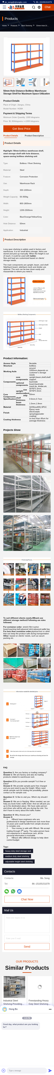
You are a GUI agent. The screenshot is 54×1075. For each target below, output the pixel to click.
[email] (19, 891)
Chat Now (27, 899)
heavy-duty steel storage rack (18, 851)
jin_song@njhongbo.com (16, 2)
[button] (48, 82)
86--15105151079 (43, 2)
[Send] (50, 1070)
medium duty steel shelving (17, 856)
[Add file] (4, 1070)
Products (14, 26)
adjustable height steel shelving (19, 861)
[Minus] (50, 1009)
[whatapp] (13, 891)
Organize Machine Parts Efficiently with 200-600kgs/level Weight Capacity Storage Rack (38, 1002)
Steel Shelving (26, 26)
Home (4, 26)
